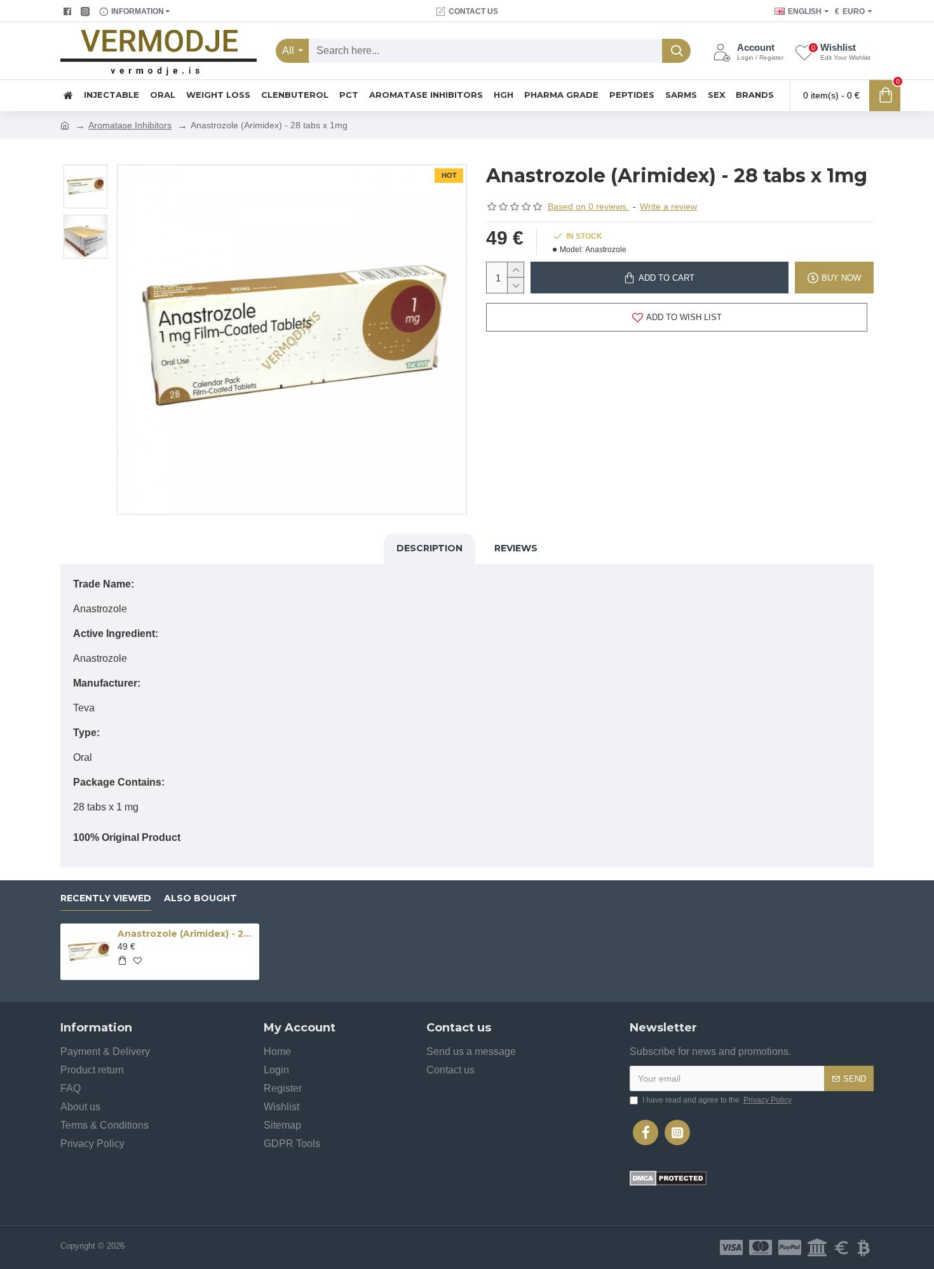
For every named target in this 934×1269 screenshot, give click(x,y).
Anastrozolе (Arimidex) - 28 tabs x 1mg (186, 933)
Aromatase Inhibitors (130, 125)
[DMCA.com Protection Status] (668, 1178)
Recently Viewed (105, 898)
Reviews (516, 548)
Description (429, 548)
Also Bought (200, 898)
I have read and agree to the (717, 1100)
